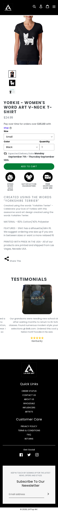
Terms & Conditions (29, 430)
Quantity (44, 141)
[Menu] (54, 6)
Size (6, 131)
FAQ (29, 434)
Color (7, 141)
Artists (29, 411)
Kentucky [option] (29, 330)
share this (15, 260)
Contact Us (29, 395)
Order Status (29, 391)
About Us (29, 399)
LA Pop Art (32, 509)
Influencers (29, 407)
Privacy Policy (29, 426)
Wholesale (29, 403)
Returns (29, 438)
